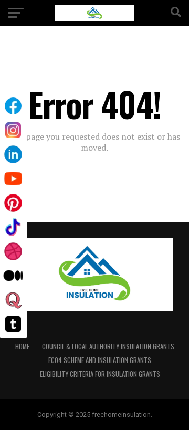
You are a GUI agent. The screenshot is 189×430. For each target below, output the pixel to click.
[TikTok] (13, 227)
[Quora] (13, 299)
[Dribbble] (13, 251)
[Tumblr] (13, 324)
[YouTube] (13, 178)
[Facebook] (13, 105)
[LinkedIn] (13, 154)
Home (22, 346)
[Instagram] (13, 130)
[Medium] (13, 275)
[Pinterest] (13, 202)
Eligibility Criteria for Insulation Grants (100, 374)
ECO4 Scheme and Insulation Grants (99, 360)
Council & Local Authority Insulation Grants (108, 346)
